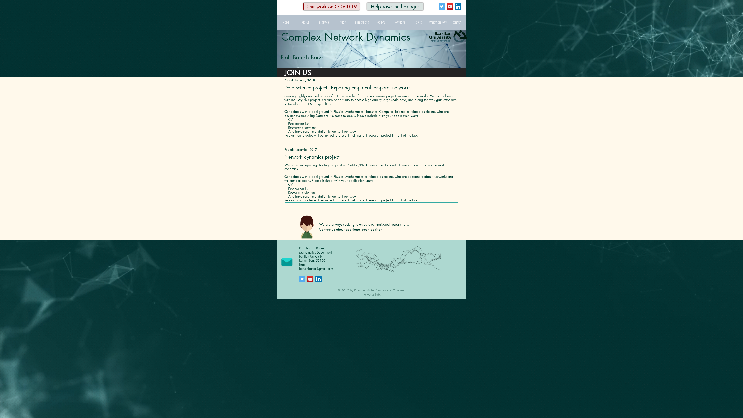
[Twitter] (442, 6)
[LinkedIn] (458, 6)
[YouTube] (450, 6)
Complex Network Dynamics (345, 37)
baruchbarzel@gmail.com (316, 269)
